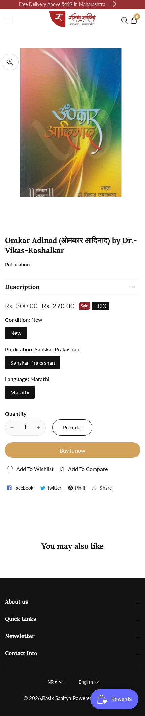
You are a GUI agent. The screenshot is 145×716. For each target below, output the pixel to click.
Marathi (19, 392)
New (16, 333)
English (86, 682)
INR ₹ (52, 682)
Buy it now (72, 450)
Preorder (72, 427)
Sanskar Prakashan (32, 362)
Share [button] (106, 488)
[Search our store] (126, 20)
